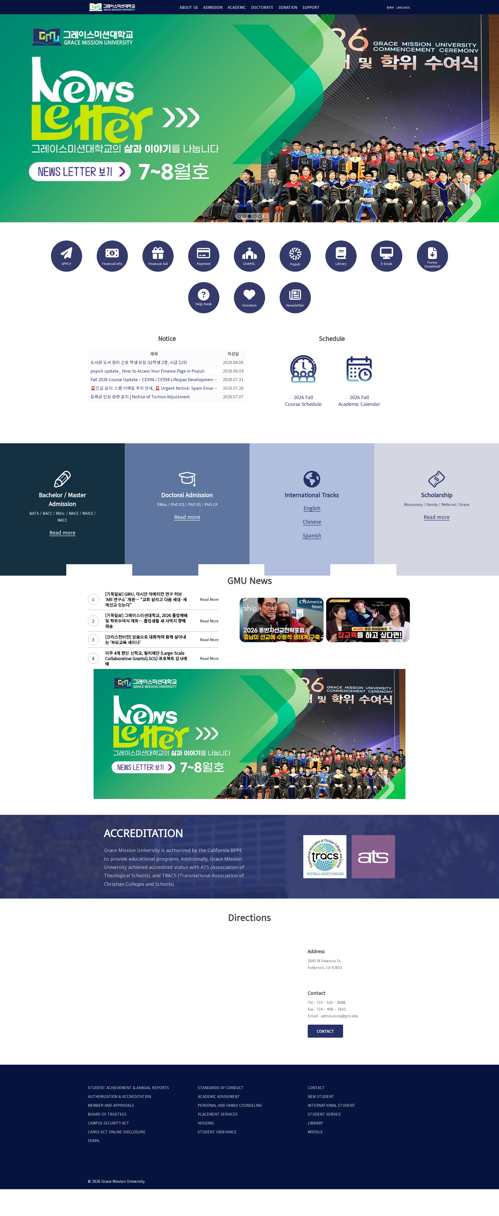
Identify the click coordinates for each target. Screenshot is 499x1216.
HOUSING (206, 1123)
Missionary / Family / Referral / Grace (436, 504)
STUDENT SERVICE (324, 1114)
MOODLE (315, 1131)
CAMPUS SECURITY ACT (108, 1123)
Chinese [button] (312, 521)
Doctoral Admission (187, 494)
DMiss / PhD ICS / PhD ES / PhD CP (187, 504)
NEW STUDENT (321, 1096)
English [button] (312, 508)
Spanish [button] (312, 535)
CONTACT (316, 1087)
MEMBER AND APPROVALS (111, 1105)
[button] (239, 216)
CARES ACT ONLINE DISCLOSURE (117, 1131)
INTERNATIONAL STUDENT (331, 1105)
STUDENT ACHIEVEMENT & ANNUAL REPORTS (128, 1087)
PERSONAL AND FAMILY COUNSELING (230, 1105)
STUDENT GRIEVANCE (217, 1131)
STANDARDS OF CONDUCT (221, 1087)
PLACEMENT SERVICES (218, 1114)
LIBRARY (315, 1123)
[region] (249, 118)
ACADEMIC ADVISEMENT (219, 1096)
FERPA (93, 1140)
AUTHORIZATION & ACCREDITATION (119, 1096)
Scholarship (436, 494)
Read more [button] (62, 532)
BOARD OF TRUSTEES (107, 1114)
